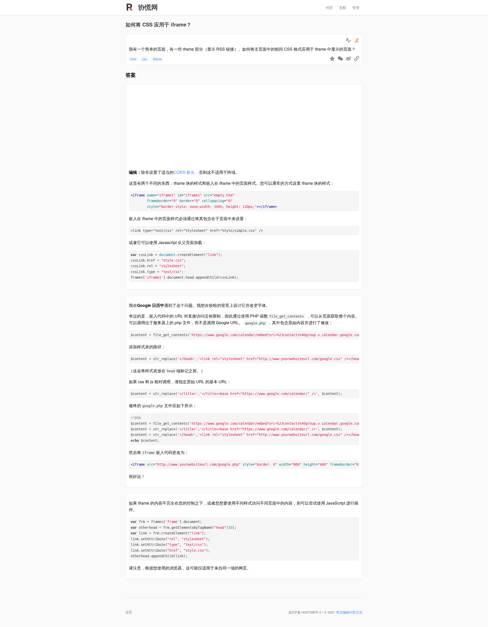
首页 (129, 612)
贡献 (342, 7)
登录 (355, 7)
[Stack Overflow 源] (356, 40)
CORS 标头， (186, 172)
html (133, 59)
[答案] (348, 40)
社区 (329, 7)
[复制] (356, 59)
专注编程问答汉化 (349, 612)
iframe (157, 59)
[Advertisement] (244, 129)
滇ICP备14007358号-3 (304, 612)
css (144, 59)
